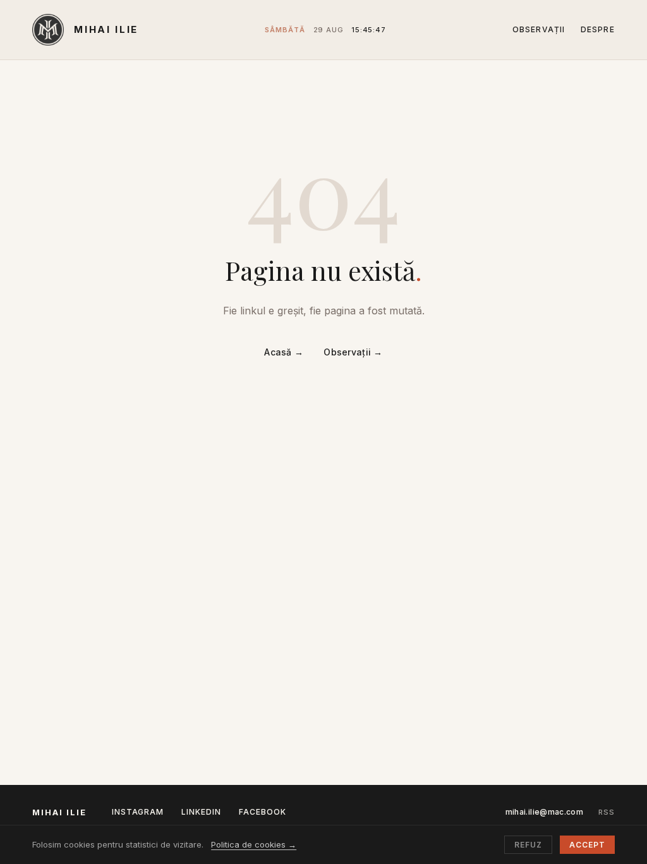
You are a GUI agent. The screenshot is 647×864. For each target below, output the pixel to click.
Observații (538, 29)
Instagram (138, 812)
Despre (598, 29)
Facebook (262, 812)
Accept (587, 844)
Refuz (528, 844)
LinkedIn (201, 812)
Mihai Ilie (106, 29)
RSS (606, 812)
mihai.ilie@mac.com (544, 812)
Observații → (353, 352)
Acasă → (283, 352)
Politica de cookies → (253, 844)
